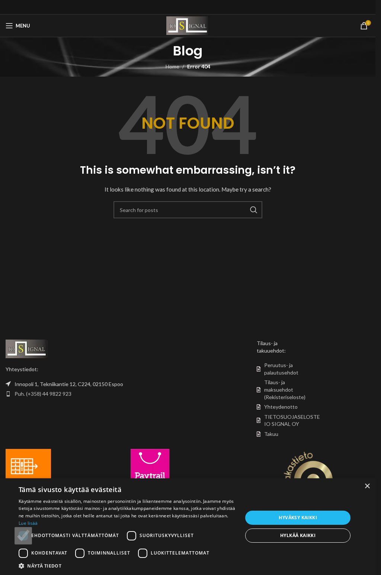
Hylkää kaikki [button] (298, 535)
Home (172, 66)
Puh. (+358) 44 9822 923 (43, 394)
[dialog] (187, 526)
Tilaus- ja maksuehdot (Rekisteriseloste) (284, 389)
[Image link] (27, 348)
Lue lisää (28, 523)
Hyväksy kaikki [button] (298, 517)
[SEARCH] (253, 209)
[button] (127, 565)
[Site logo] (187, 25)
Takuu (271, 434)
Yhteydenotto (281, 407)
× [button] (367, 486)
